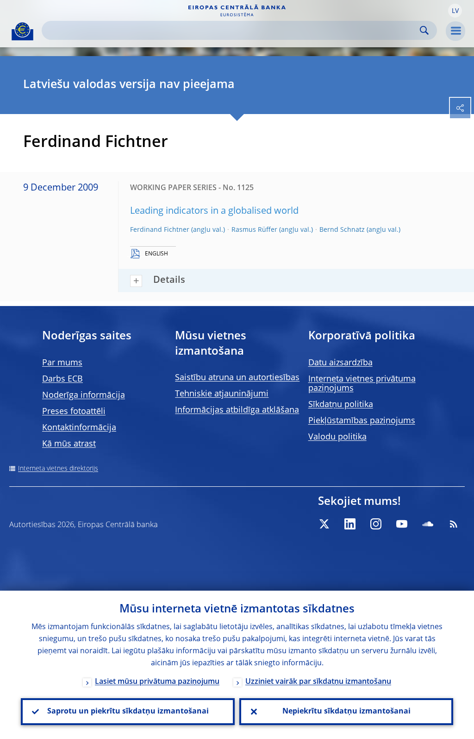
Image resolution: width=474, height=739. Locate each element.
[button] (455, 11)
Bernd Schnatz (342, 230)
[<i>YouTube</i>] (402, 524)
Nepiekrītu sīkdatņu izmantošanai (346, 711)
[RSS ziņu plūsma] (454, 524)
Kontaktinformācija (79, 428)
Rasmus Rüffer (254, 230)
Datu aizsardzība (340, 363)
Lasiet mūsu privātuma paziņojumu (157, 682)
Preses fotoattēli (74, 412)
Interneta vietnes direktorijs (58, 468)
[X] (324, 524)
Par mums (62, 363)
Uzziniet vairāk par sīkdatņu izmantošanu (318, 682)
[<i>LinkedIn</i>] (350, 524)
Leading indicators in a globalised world (214, 211)
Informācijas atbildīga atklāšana (237, 410)
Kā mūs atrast (69, 444)
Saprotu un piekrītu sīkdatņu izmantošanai (128, 711)
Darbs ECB (62, 379)
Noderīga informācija (83, 395)
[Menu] (455, 31)
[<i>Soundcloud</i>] (428, 524)
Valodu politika (337, 437)
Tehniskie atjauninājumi (221, 394)
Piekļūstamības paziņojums (361, 421)
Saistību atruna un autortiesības (237, 378)
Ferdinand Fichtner (159, 230)
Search (424, 30)
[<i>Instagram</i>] (376, 524)
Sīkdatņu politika (340, 405)
